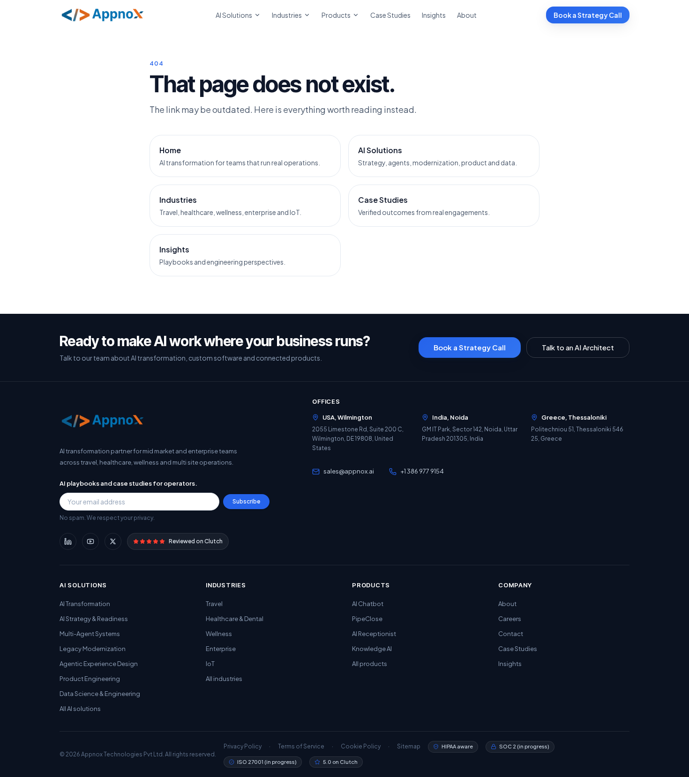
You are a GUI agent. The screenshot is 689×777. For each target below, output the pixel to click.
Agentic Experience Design (99, 663)
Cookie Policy (361, 746)
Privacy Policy (243, 746)
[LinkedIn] (68, 541)
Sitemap (408, 746)
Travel (214, 603)
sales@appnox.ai (348, 471)
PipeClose (367, 618)
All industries (224, 678)
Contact (510, 633)
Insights (434, 15)
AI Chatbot (367, 603)
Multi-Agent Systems (90, 633)
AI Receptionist (374, 633)
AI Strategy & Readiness (94, 618)
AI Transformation (85, 603)
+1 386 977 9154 (422, 471)
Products (336, 15)
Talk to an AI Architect (578, 347)
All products (369, 663)
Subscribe (246, 501)
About (467, 15)
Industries (287, 15)
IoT (210, 663)
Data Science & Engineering (100, 693)
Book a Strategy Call (588, 15)
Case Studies (390, 15)
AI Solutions (234, 15)
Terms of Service (301, 746)
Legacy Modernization (93, 648)
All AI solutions (80, 708)
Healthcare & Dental (234, 618)
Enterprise (221, 648)
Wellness (219, 633)
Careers (509, 618)
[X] (113, 541)
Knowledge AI (372, 648)
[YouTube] (90, 541)
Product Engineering (90, 678)
